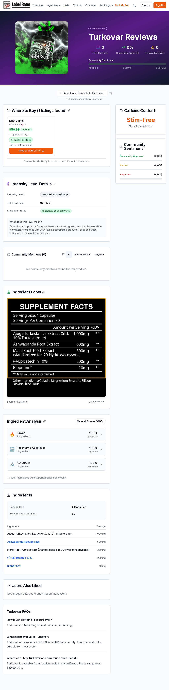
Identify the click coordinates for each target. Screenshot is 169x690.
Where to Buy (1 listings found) (39, 111)
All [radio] (69, 254)
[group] (86, 254)
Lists (66, 5)
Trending (37, 5)
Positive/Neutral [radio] (82, 254)
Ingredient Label (26, 292)
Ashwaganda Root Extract (23, 541)
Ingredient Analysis (24, 421)
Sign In (146, 5)
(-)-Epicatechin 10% (19, 557)
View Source (97, 401)
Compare (90, 5)
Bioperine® (14, 566)
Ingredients (53, 5)
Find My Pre (122, 5)
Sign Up (159, 5)
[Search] (134, 5)
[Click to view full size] (56, 347)
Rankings (105, 5)
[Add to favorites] (110, 93)
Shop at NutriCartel (29, 150)
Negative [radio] (99, 254)
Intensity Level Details (31, 184)
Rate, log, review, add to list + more (84, 93)
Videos (77, 5)
